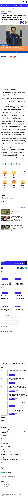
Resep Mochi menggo (6, 451)
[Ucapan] (2, 420)
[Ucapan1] (14, 8)
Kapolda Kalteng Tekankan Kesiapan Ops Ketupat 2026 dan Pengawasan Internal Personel (7, 310)
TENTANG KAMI (4, 486)
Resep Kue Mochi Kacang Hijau (9, 449)
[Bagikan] (26, 22)
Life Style (7, 446)
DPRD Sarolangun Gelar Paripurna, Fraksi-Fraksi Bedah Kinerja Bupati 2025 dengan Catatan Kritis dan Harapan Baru (7, 297)
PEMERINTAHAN (4, 13)
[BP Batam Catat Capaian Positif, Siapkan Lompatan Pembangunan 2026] (21, 304)
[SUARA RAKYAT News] (6, 1)
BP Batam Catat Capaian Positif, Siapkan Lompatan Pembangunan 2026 (21, 310)
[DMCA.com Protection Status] (5, 443)
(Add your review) (4, 326)
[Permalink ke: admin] (2, 22)
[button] (24, 2)
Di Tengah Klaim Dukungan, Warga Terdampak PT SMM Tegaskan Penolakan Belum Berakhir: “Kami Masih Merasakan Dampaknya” (6, 283)
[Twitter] (21, 268)
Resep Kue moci (5, 457)
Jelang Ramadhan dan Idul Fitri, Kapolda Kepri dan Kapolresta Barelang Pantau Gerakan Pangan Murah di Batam (21, 297)
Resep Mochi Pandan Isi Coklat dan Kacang (12, 454)
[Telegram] (23, 268)
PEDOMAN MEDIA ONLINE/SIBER (8, 484)
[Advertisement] (14, 73)
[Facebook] (18, 268)
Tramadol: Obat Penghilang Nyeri (9, 459)
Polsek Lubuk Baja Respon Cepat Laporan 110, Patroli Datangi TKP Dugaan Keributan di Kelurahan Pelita (21, 283)
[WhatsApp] (26, 268)
